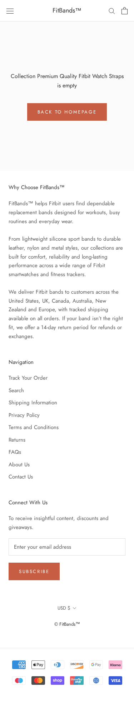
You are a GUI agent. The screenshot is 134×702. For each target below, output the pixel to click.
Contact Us (21, 477)
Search (16, 390)
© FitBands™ (67, 624)
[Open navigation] (10, 11)
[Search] (112, 11)
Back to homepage (67, 112)
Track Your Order (28, 378)
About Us (19, 464)
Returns (17, 440)
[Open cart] (124, 10)
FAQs (15, 452)
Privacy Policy (24, 415)
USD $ (64, 608)
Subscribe (34, 571)
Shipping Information (33, 403)
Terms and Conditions (34, 427)
